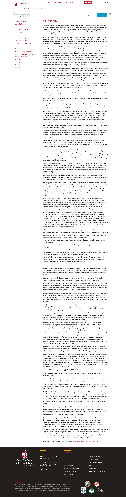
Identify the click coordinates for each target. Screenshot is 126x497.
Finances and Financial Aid (23, 43)
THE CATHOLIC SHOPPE (70, 471)
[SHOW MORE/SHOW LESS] (14, 24)
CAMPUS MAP (92, 468)
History (21, 32)
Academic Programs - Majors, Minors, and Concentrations (26, 55)
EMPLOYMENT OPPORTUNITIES (97, 471)
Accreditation (23, 35)
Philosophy (22, 38)
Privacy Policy (59, 490)
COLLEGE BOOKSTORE (95, 456)
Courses (17, 59)
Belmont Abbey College (22, 4)
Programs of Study (20, 21)
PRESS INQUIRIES (93, 459)
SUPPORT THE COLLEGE (70, 460)
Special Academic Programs (23, 51)
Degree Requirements (21, 46)
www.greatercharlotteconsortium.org (87, 441)
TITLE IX (66, 462)
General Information (35, 8)
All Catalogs (18, 67)
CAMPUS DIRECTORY (69, 465)
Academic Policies (20, 49)
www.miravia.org (79, 381)
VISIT (90, 465)
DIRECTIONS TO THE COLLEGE (71, 457)
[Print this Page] (110, 14)
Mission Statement (24, 29)
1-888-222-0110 (52, 462)
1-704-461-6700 (54, 464)
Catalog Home (19, 62)
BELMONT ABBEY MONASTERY (71, 468)
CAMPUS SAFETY (68, 474)
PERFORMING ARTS (94, 474)
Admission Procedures (21, 40)
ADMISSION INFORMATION (95, 462)
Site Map (17, 64)
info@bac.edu (44, 469)
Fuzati (16, 492)
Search (26, 16)
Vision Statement (24, 27)
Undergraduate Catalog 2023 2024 (21, 8)
